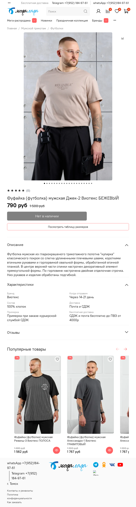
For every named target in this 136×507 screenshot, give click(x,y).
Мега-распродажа (18, 20)
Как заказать (14, 502)
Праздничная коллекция (72, 20)
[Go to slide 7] (59, 183)
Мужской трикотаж (33, 28)
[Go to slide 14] (76, 183)
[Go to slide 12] (71, 183)
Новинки (46, 20)
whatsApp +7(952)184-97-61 (111, 3)
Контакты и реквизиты (20, 490)
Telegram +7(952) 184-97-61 (70, 3)
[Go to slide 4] (51, 183)
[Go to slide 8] (61, 183)
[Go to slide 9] (64, 183)
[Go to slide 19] (89, 183)
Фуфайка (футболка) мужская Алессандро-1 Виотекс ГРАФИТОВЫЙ (86, 440)
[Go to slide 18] (86, 183)
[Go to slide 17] (84, 183)
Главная (12, 28)
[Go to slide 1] (44, 183)
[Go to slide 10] (66, 183)
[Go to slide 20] (91, 183)
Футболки (56, 28)
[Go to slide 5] (54, 183)
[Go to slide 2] (46, 183)
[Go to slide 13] (74, 183)
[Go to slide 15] (79, 183)
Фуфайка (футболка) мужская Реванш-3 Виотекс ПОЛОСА (33, 438)
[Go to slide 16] (81, 183)
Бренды (97, 20)
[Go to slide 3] (49, 183)
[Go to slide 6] (56, 183)
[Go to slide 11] (69, 183)
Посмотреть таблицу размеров (68, 227)
